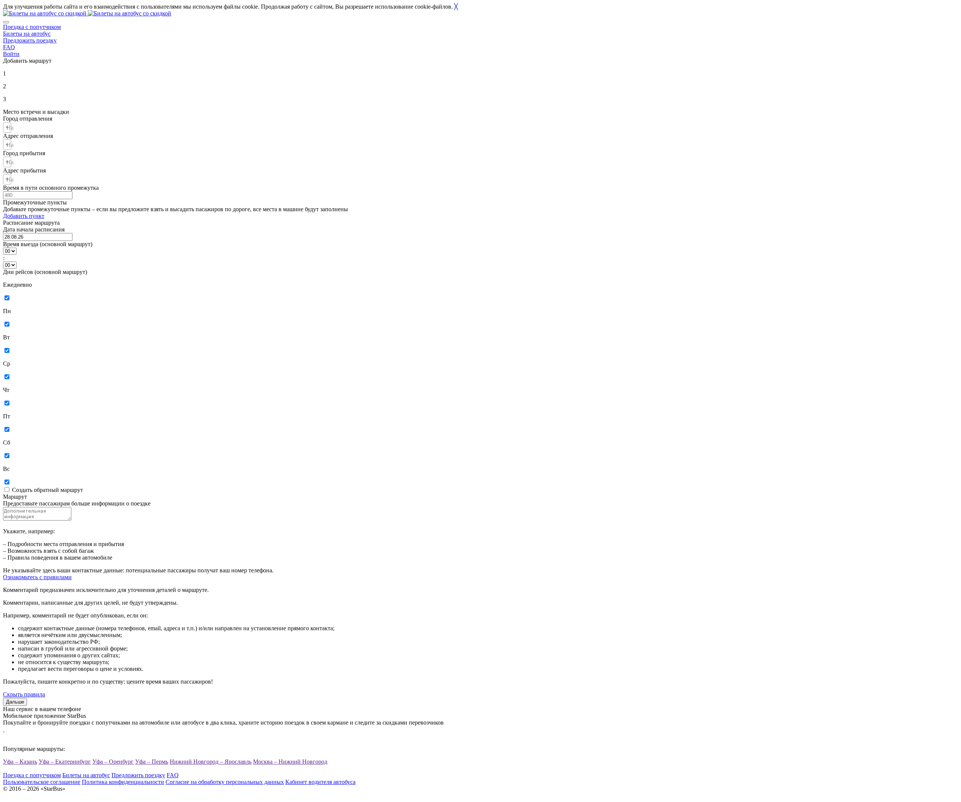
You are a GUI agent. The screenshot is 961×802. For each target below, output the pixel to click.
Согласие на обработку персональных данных (225, 782)
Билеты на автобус (27, 33)
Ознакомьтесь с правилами (37, 577)
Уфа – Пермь (151, 761)
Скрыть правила (24, 694)
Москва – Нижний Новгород (290, 761)
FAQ (9, 47)
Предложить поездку (30, 40)
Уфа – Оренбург (113, 761)
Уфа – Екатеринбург (65, 761)
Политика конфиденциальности (123, 782)
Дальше (15, 702)
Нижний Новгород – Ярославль (211, 761)
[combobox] (7, 127)
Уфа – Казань (20, 761)
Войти (11, 54)
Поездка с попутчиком (32, 27)
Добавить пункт (23, 216)
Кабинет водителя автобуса (320, 782)
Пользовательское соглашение (41, 782)
